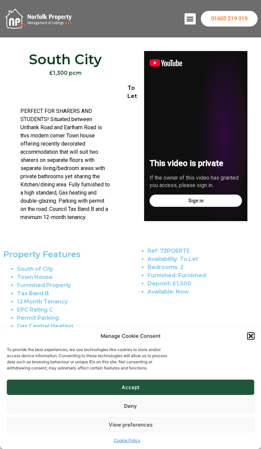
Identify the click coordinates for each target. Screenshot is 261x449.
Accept (131, 387)
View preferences (131, 424)
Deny (130, 406)
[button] (250, 336)
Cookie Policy (127, 440)
